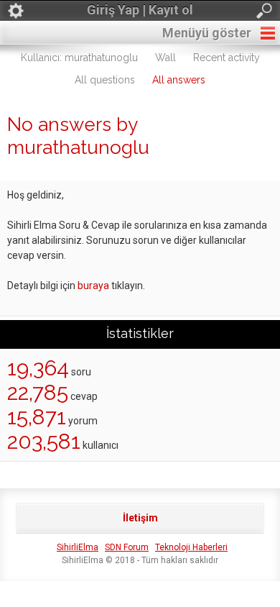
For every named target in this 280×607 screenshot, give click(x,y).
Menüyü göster (206, 32)
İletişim (140, 518)
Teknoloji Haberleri (191, 547)
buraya (93, 285)
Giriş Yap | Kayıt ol (140, 9)
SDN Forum (127, 547)
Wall (165, 57)
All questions (105, 80)
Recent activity (226, 57)
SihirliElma (77, 547)
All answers (178, 80)
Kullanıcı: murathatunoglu (79, 57)
